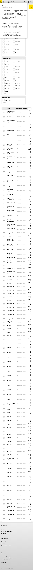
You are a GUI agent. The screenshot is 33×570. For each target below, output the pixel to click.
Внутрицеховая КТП (7, 7)
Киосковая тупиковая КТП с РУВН (12, 14)
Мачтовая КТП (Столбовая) (9, 17)
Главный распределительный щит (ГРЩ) (12, 26)
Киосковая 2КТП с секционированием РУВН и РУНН (16, 10)
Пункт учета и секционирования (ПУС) (11, 35)
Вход (31, 1)
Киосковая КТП (6, 9)
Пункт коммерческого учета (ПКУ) (11, 32)
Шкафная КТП (5, 20)
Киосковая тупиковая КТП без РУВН (12, 13)
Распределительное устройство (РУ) (11, 27)
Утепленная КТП (6, 18)
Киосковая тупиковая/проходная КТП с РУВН (14, 16)
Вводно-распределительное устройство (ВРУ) (13, 25)
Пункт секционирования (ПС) (9, 34)
